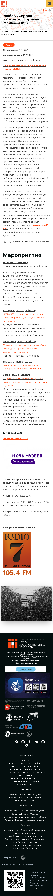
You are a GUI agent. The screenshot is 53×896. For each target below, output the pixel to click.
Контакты (37, 836)
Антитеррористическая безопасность (25, 845)
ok (29, 742)
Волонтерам (29, 772)
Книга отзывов (25, 775)
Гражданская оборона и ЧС (25, 848)
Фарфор (34, 814)
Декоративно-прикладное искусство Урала (25, 817)
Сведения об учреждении (33, 830)
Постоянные (25, 794)
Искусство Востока (13, 820)
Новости (25, 760)
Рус (45, 10)
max (22, 742)
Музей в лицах (19, 842)
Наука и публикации (25, 833)
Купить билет (32, 766)
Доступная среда (13, 772)
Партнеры (9, 839)
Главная (5, 31)
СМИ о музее (22, 839)
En (50, 10)
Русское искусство (13, 811)
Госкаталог (27, 865)
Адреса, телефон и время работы (24, 763)
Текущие (13, 794)
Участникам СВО (25, 784)
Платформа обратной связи (25, 778)
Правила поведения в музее (25, 781)
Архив (9, 45)
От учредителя (38, 839)
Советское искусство (35, 811)
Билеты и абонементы (21, 769)
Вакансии (33, 842)
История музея (11, 830)
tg (15, 742)
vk (35, 742)
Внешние (28, 797)
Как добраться (17, 766)
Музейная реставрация (19, 836)
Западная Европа (20, 814)
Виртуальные (15, 797)
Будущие (37, 794)
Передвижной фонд (25, 800)
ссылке (33, 888)
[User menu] (49, 3)
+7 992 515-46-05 (9, 742)
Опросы (41, 772)
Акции (37, 769)
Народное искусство (35, 820)
